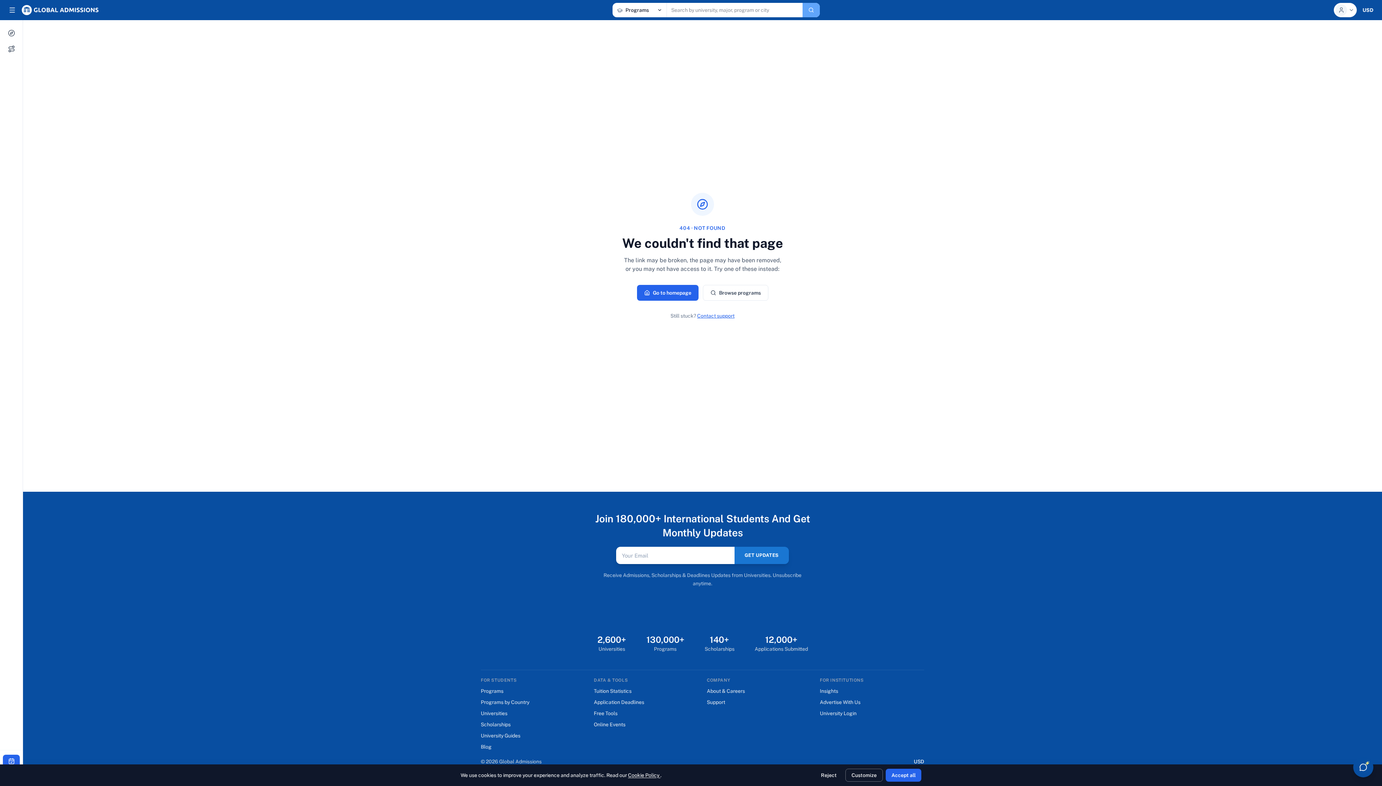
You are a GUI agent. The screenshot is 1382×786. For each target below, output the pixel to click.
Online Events (609, 724)
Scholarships (496, 724)
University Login (838, 713)
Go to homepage (672, 293)
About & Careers (726, 691)
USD (919, 761)
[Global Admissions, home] (60, 10)
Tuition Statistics (613, 691)
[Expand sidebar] (12, 10)
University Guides (500, 736)
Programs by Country (505, 702)
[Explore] (11, 33)
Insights (829, 691)
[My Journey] (11, 49)
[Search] (811, 10)
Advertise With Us (840, 702)
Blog (486, 747)
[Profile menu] (1345, 10)
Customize (864, 775)
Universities (494, 713)
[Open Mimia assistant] (1363, 767)
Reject (829, 775)
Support (716, 702)
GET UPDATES (762, 555)
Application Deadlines (619, 702)
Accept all (903, 775)
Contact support (716, 316)
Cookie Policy (644, 775)
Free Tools (606, 713)
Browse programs (740, 293)
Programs (492, 691)
